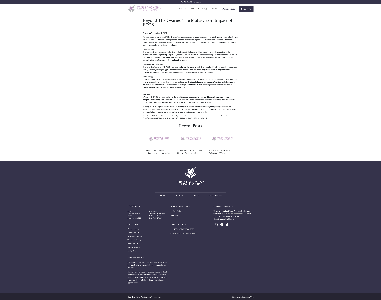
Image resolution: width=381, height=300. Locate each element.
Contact (213, 8)
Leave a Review (215, 196)
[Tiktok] (227, 225)
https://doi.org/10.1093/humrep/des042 (194, 118)
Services (193, 8)
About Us (181, 8)
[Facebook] (222, 225)
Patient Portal (228, 9)
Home (162, 196)
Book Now (246, 9)
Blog (204, 8)
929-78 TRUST (176, 229)
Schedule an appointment (217, 109)
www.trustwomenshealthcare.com (234, 214)
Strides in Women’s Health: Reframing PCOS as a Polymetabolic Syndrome (219, 153)
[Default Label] (216, 225)
